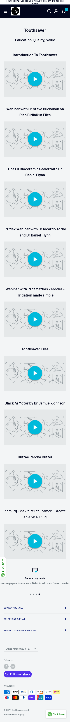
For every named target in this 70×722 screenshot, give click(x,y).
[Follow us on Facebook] (6, 666)
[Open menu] (5, 11)
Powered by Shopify (14, 714)
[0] (63, 11)
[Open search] (49, 11)
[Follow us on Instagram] (12, 666)
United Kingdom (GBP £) (18, 648)
